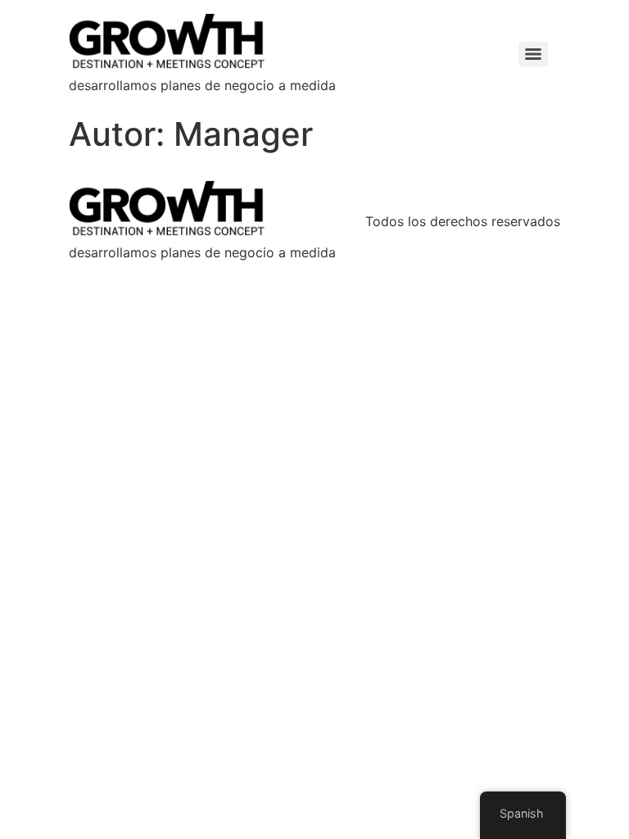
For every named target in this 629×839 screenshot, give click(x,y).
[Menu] (533, 54)
